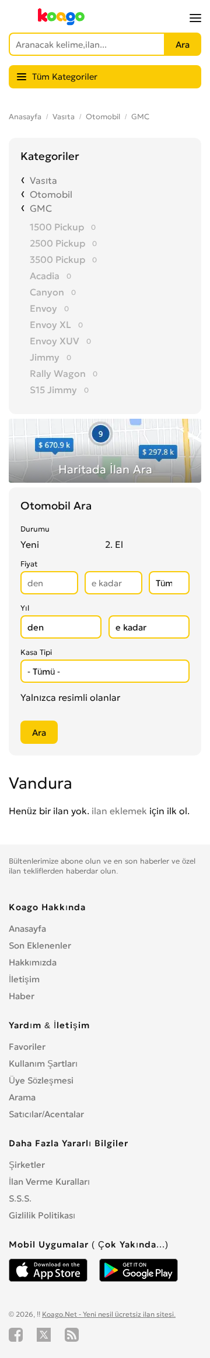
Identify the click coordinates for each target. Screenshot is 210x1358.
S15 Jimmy (53, 389)
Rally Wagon (58, 373)
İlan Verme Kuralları (49, 1181)
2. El (114, 544)
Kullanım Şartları (43, 1063)
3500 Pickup (57, 259)
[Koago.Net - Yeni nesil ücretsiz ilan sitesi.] (61, 22)
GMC (140, 117)
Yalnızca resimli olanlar (70, 697)
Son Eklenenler (40, 945)
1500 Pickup (57, 227)
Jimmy (45, 357)
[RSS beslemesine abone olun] (72, 1335)
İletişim (24, 979)
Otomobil (103, 117)
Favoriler (27, 1046)
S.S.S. (20, 1198)
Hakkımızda (33, 962)
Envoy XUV (54, 341)
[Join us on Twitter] (44, 1335)
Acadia (45, 275)
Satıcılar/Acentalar (46, 1114)
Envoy (43, 308)
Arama (22, 1097)
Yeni (29, 544)
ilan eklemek (119, 811)
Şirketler (27, 1164)
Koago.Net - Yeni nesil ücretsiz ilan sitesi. (109, 1314)
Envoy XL (50, 324)
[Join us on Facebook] (16, 1335)
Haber (21, 995)
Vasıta (63, 117)
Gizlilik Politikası (42, 1215)
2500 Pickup (57, 243)
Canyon (47, 292)
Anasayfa (25, 117)
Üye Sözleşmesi (41, 1080)
